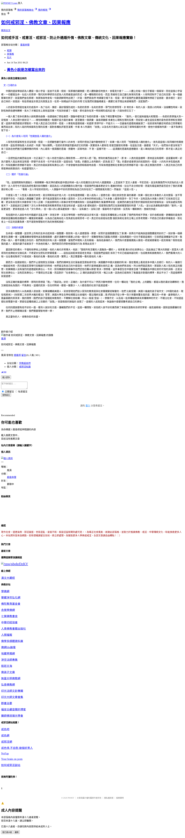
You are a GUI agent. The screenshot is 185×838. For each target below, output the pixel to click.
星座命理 (24, 45)
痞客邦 (17, 355)
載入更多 (6, 377)
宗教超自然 (25, 363)
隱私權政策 (108, 798)
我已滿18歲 (7, 832)
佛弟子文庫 (8, 672)
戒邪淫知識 (25, 366)
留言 (23, 355)
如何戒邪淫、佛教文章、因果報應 (36, 22)
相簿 (9, 50)
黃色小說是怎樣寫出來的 (26, 70)
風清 (3, 338)
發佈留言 (6, 395)
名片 (9, 57)
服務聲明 (120, 798)
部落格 (10, 54)
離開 (16, 832)
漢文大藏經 (8, 577)
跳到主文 (5, 30)
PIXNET (71, 798)
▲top (3, 372)
